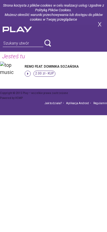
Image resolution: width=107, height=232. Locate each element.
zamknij (100, 24)
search (47, 43)
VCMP (19, 98)
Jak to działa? (53, 103)
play (24, 29)
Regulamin (100, 103)
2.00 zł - (44, 73)
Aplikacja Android (77, 103)
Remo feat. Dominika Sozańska (52, 66)
